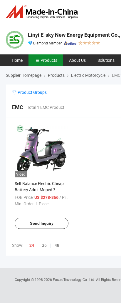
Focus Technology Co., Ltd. (74, 279)
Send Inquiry (41, 223)
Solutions (106, 60)
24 (31, 245)
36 (44, 245)
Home (17, 60)
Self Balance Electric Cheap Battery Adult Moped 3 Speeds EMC (39, 190)
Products (49, 60)
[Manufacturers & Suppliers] (43, 12)
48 (57, 245)
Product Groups (32, 92)
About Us (77, 60)
